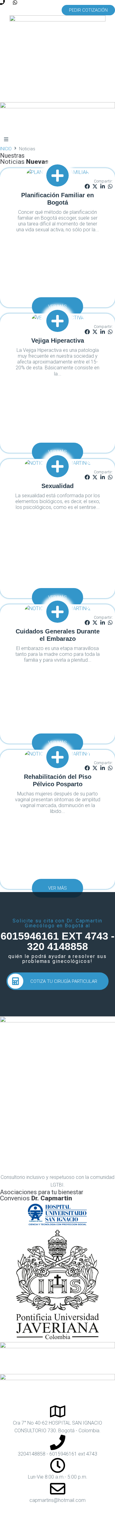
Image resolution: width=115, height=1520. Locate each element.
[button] (88, 10)
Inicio (6, 148)
